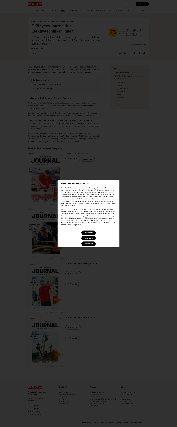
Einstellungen (89, 238)
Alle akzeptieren (88, 233)
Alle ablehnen (88, 244)
